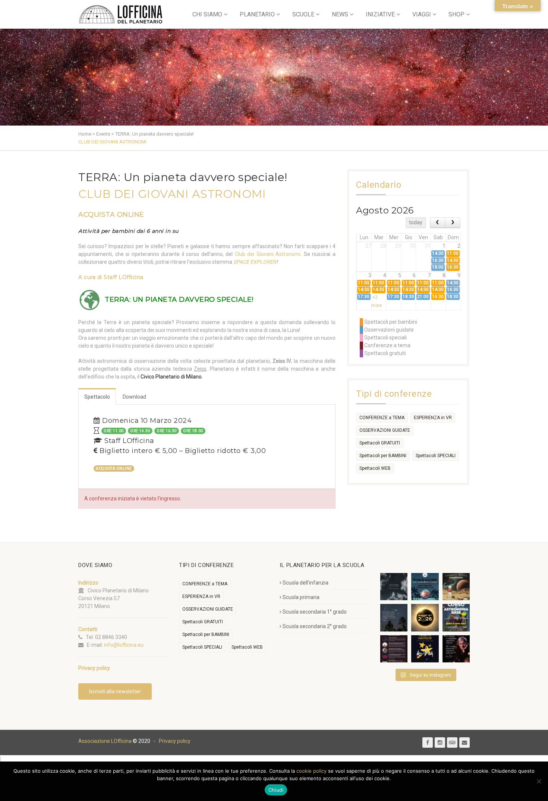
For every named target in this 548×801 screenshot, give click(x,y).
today (415, 222)
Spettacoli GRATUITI (379, 443)
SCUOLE (303, 14)
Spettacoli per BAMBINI (382, 455)
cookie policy (311, 771)
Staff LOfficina (124, 277)
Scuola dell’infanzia (305, 583)
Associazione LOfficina (105, 741)
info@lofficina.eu (124, 645)
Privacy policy (174, 741)
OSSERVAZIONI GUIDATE (384, 430)
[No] (538, 781)
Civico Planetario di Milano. (172, 377)
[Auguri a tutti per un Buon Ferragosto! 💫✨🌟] (393, 586)
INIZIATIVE (380, 14)
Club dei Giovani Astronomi (268, 254)
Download (134, 397)
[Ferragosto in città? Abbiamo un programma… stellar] (424, 586)
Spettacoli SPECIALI (436, 455)
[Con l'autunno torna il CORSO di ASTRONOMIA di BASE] (456, 617)
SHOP (456, 14)
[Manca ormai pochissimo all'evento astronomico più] (424, 617)
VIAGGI (421, 14)
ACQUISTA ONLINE (111, 214)
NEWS (340, 14)
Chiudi (276, 790)
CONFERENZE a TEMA (381, 417)
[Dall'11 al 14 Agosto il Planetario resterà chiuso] (456, 586)
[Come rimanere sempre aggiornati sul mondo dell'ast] (393, 648)
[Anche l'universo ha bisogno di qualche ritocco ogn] (424, 648)
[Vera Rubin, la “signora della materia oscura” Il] (456, 648)
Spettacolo (97, 397)
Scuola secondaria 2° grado (315, 626)
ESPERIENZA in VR (433, 417)
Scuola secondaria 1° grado (315, 612)
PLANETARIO (257, 14)
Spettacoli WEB (375, 468)
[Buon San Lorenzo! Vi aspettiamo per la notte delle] (393, 617)
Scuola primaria (301, 597)
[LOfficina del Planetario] (120, 14)
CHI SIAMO (207, 14)
